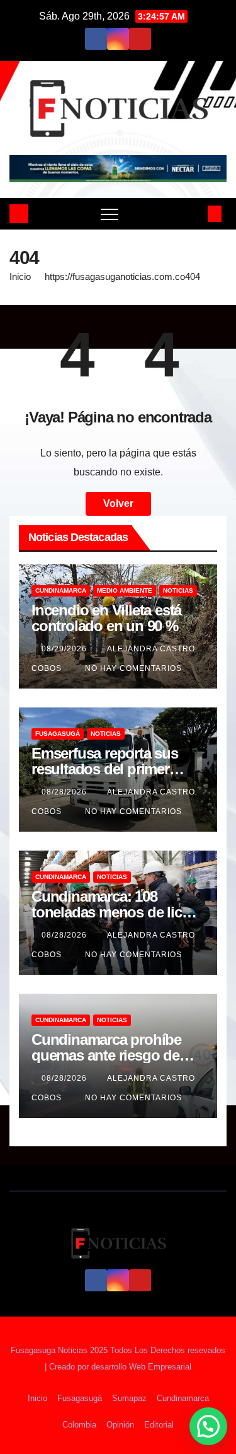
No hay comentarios (133, 668)
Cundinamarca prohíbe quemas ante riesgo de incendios (106, 1055)
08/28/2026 (65, 792)
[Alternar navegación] (109, 213)
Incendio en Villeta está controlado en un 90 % (106, 618)
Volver (118, 503)
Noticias (178, 590)
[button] (194, 213)
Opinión (120, 1424)
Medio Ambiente (124, 590)
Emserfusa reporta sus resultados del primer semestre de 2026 (104, 769)
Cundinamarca (60, 590)
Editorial (159, 1424)
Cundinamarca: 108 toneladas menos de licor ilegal (113, 912)
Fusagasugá (57, 733)
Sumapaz (129, 1398)
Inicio (20, 276)
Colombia (79, 1424)
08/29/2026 (65, 648)
